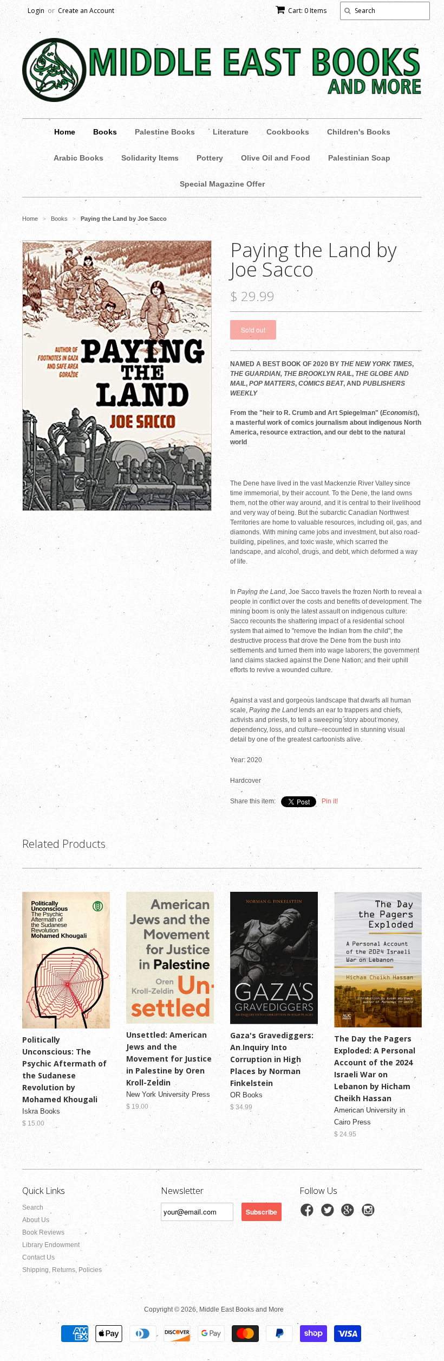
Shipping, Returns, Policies (62, 1270)
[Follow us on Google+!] (349, 1213)
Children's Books (358, 131)
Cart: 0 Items (307, 10)
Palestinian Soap (359, 158)
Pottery (210, 158)
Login (36, 10)
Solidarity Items (150, 158)
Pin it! (330, 801)
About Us (35, 1220)
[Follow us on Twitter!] (329, 1213)
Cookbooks (287, 131)
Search (32, 1207)
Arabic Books (78, 158)
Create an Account (86, 10)
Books (105, 131)
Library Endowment (51, 1245)
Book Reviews (43, 1232)
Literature (231, 131)
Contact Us (38, 1257)
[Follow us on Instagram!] (370, 1213)
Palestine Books (165, 131)
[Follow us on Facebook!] (309, 1213)
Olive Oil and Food (275, 158)
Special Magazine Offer (222, 184)
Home (64, 131)
